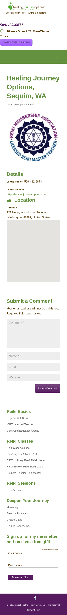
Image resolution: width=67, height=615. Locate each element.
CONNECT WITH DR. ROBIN (16, 42)
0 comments (28, 104)
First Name (15, 565)
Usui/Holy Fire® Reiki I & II (22, 454)
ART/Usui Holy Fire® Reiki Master (26, 460)
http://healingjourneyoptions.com (27, 194)
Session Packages (17, 513)
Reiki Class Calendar (18, 447)
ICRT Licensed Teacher (20, 424)
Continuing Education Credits (23, 430)
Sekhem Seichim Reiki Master (24, 472)
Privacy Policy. (33, 610)
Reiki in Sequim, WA (18, 525)
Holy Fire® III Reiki (17, 418)
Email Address (17, 553)
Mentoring (12, 507)
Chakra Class (14, 519)
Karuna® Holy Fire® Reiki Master (25, 466)
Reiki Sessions (15, 490)
